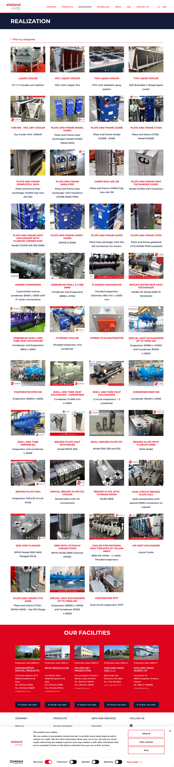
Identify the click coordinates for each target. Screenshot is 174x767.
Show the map (29, 705)
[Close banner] (170, 731)
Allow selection (146, 742)
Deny (146, 750)
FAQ (129, 7)
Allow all (146, 734)
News (118, 7)
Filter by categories (24, 39)
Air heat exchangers (62, 726)
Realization (85, 7)
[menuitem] (165, 7)
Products (67, 7)
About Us (19, 726)
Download (103, 7)
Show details (132, 762)
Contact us (142, 7)
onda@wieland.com (23, 691)
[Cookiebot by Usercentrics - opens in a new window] (16, 762)
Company (51, 7)
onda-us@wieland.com (113, 685)
